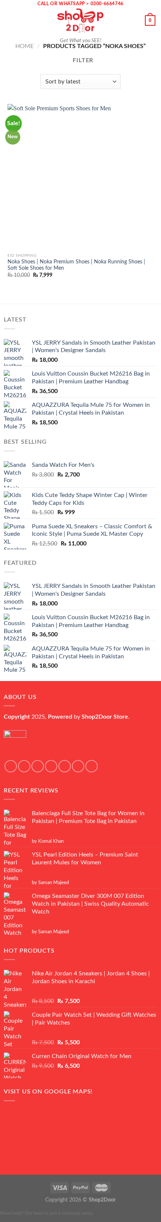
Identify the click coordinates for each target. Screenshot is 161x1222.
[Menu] (10, 20)
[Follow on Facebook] (10, 766)
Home (24, 46)
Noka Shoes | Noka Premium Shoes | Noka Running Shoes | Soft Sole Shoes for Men (76, 265)
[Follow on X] (51, 766)
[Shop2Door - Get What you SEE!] (80, 20)
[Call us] (78, 766)
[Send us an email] (64, 766)
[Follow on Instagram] (24, 766)
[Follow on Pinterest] (91, 766)
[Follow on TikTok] (37, 766)
